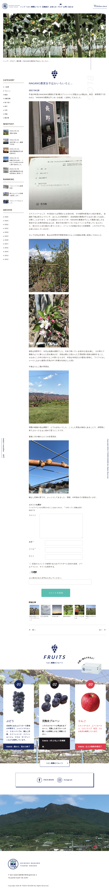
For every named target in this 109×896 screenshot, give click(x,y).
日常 (6, 110)
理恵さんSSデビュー (91, 617)
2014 (6, 251)
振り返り (8, 102)
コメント (32, 515)
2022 (6, 224)
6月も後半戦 (44, 616)
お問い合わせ (68, 7)
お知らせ (53, 7)
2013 (6, 255)
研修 (6, 114)
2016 (6, 248)
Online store (101, 6)
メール (32, 549)
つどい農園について (33, 7)
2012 (6, 259)
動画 (6, 95)
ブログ (59, 7)
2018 (6, 240)
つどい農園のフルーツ (54, 763)
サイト (31, 556)
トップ (22, 7)
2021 (6, 228)
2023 (6, 221)
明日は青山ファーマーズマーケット (34, 618)
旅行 (6, 106)
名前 (31, 542)
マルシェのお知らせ (79, 617)
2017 (6, 244)
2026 (6, 217)
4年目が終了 (56, 616)
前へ (34, 630)
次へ (100, 630)
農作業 (7, 118)
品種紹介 (45, 7)
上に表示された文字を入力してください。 (46, 578)
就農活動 (8, 98)
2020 (6, 232)
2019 (6, 236)
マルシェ (8, 91)
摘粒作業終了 (67, 616)
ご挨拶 (7, 87)
